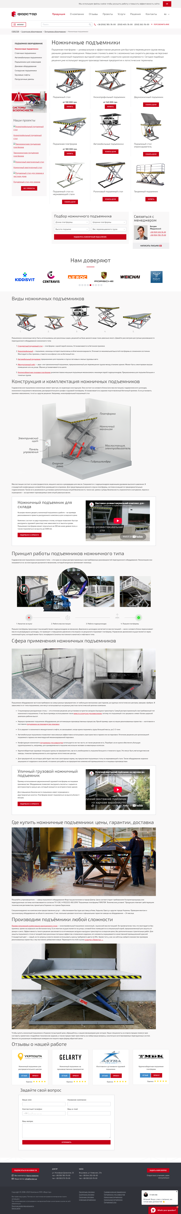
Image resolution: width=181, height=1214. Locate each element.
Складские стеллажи (86, 1195)
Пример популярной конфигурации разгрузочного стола (34, 926)
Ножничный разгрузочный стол (27, 167)
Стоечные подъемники (25, 53)
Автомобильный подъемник (29, 359)
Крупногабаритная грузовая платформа (34, 372)
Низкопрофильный (25, 351)
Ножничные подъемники (26, 49)
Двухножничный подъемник (148, 97)
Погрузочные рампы (24, 79)
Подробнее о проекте (29, 535)
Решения (135, 14)
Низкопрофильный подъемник (109, 97)
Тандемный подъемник (146, 191)
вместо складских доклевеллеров (88, 713)
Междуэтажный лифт (26, 364)
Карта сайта (16, 1208)
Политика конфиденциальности (23, 1206)
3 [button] (85, 285)
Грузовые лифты (22, 75)
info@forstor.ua (31, 1179)
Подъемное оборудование (29, 43)
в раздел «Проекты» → (94, 940)
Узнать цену (151, 105)
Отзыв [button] (24, 1076)
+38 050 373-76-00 (63, 1178)
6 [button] (93, 285)
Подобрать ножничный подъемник (90, 237)
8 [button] (98, 285)
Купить (70, 107)
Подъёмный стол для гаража (26, 182)
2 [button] (82, 285)
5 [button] (90, 285)
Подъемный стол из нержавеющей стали (64, 193)
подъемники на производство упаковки (43, 724)
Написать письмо (149, 246)
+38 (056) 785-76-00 (106, 24)
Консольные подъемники (113, 1200)
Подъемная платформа (65, 144)
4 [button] (88, 285)
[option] (25, 277)
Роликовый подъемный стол (108, 191)
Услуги (121, 14)
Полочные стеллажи (86, 1197)
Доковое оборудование (25, 66)
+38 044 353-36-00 (90, 1175)
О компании (77, 14)
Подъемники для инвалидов (28, 62)
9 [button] (101, 285)
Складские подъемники (26, 70)
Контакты (151, 14)
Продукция (58, 14)
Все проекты (29, 188)
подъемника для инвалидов (51, 743)
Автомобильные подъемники (108, 144)
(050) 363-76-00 (141, 24)
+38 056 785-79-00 (63, 1175)
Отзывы (93, 14)
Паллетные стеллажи (87, 1192)
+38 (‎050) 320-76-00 (158, 232)
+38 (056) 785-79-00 (158, 235)
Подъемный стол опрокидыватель (143, 145)
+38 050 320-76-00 (89, 1178)
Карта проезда (32, 1176)
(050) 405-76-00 (125, 24)
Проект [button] (35, 1076)
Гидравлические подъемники (115, 1192)
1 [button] (79, 285)
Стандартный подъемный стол (30, 346)
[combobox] (71, 222)
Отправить (66, 1142)
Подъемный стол (61, 97)
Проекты (108, 14)
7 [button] (96, 285)
